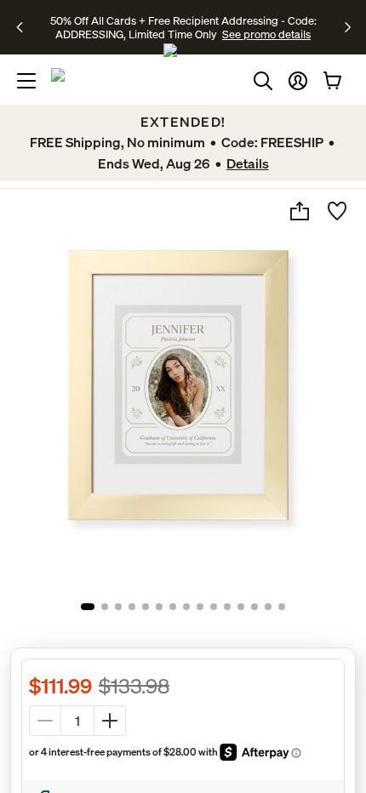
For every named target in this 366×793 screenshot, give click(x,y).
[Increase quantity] (109, 720)
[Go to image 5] (145, 606)
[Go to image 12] (240, 606)
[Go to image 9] (200, 606)
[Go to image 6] (159, 606)
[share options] (299, 211)
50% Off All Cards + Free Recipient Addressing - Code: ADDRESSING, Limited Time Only (183, 27)
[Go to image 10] (213, 606)
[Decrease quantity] (45, 720)
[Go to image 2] (104, 606)
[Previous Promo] (25, 27)
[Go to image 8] (186, 606)
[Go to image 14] (268, 606)
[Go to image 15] (281, 606)
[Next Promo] (348, 27)
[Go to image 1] (87, 606)
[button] (298, 80)
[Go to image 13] (254, 606)
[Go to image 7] (172, 606)
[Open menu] (26, 80)
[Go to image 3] (118, 606)
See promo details (266, 34)
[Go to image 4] (132, 606)
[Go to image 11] (227, 606)
